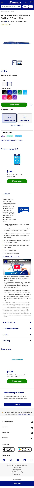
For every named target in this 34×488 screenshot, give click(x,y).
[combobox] (11, 6)
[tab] (17, 194)
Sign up (17, 404)
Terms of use (17, 467)
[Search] (19, 6)
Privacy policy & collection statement (17, 465)
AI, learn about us (17, 474)
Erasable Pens (9, 11)
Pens (2, 11)
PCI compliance (17, 469)
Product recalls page (23, 414)
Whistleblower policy (17, 472)
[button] (2, 3)
